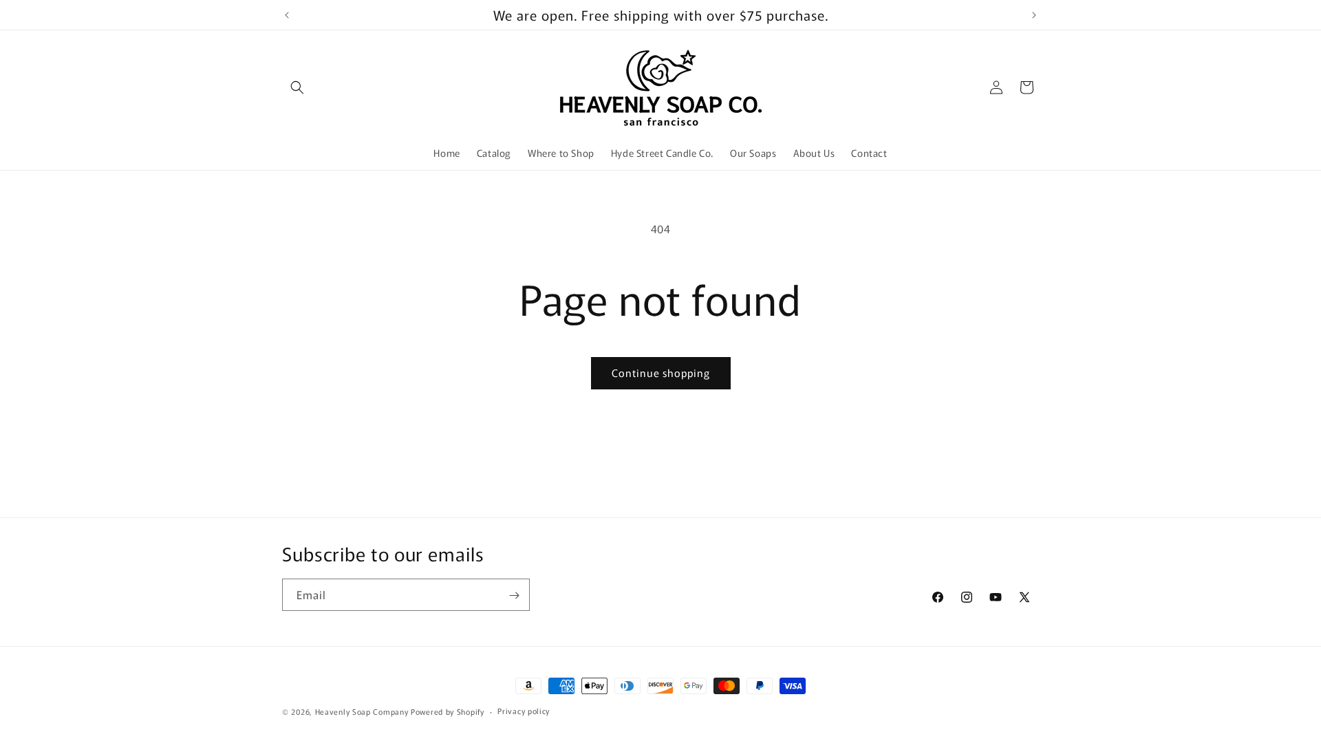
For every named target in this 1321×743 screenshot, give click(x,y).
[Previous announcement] (287, 15)
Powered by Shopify (447, 711)
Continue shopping (661, 372)
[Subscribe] (514, 595)
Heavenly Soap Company (362, 711)
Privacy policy (523, 710)
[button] (297, 87)
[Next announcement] (1034, 15)
